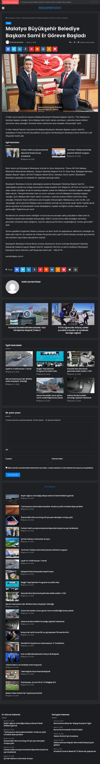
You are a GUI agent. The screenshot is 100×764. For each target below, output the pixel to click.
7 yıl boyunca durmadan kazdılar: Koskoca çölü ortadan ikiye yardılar (52, 506)
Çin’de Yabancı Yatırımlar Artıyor (35, 539)
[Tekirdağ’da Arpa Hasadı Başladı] (12, 674)
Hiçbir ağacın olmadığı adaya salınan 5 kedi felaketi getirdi (47, 495)
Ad (7, 450)
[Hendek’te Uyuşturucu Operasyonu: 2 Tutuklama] (12, 646)
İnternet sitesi (57, 459)
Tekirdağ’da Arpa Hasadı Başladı (35, 671)
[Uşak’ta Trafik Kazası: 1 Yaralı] (19, 359)
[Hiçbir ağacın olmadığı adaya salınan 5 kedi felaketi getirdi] (12, 499)
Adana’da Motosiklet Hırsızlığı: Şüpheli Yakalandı (79, 396)
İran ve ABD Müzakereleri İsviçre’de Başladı (40, 654)
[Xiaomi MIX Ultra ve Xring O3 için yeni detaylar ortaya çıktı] (12, 520)
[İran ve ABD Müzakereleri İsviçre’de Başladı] (12, 657)
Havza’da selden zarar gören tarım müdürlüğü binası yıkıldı (49, 396)
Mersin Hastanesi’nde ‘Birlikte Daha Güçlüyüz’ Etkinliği (19, 380)
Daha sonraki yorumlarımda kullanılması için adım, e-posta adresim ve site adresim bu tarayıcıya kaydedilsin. (51, 468)
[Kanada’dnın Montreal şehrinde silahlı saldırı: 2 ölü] (80, 359)
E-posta (9, 459)
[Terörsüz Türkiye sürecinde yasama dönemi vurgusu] (58, 152)
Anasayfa (11, 18)
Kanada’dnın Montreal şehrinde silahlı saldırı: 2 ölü (79, 370)
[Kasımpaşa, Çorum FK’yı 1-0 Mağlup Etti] (12, 685)
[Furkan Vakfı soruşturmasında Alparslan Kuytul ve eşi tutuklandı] (12, 152)
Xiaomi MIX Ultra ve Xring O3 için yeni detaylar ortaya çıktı (42, 2)
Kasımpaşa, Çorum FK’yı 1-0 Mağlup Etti (38, 682)
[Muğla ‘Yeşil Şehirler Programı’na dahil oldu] (50, 359)
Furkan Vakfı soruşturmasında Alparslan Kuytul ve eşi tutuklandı (34, 153)
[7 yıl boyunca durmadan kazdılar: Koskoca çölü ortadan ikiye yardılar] (12, 509)
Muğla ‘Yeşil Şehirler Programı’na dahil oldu (46, 370)
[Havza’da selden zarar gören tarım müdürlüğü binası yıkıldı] (50, 385)
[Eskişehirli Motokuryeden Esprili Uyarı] (12, 574)
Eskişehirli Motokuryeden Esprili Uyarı (37, 571)
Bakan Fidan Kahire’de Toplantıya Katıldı (24, 693)
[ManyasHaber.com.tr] (50, 7)
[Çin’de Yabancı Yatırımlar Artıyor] (12, 542)
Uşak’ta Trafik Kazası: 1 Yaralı (18, 369)
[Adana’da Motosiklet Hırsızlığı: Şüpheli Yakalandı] (80, 385)
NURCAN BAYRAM (16, 42)
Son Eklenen (50, 486)
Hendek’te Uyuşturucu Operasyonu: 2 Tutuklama (42, 643)
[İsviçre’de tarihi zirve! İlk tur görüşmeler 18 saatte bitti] (12, 635)
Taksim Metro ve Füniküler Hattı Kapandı (24, 665)
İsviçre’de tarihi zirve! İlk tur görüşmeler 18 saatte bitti (45, 632)
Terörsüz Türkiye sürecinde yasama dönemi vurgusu (44, 550)
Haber (18, 18)
